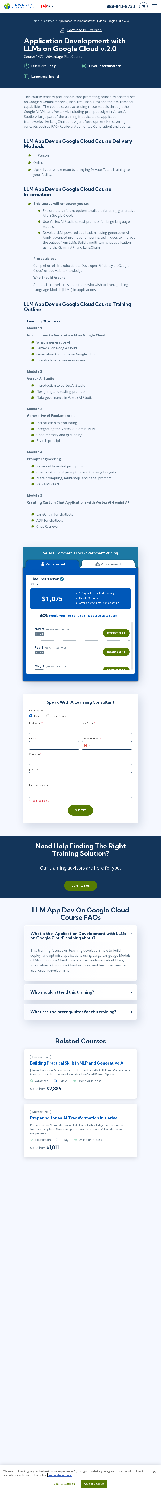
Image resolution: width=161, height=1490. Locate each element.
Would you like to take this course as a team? (84, 616)
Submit (80, 810)
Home (35, 21)
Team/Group (58, 715)
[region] (83, 646)
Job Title (34, 769)
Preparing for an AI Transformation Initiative (74, 1117)
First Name (36, 723)
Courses (49, 21)
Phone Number (91, 738)
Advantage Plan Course (64, 56)
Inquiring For (36, 710)
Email (32, 738)
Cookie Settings (64, 1484)
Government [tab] (111, 564)
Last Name (88, 723)
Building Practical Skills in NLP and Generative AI (77, 1063)
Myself (38, 715)
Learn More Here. (60, 1475)
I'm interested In (38, 785)
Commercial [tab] (55, 564)
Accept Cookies (94, 1484)
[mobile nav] (154, 6)
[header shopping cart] (143, 6)
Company (35, 753)
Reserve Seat (116, 633)
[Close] (154, 1471)
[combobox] (86, 745)
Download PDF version (84, 30)
